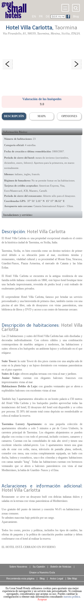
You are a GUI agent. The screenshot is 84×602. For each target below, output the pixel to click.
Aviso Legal (56, 578)
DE (48, 16)
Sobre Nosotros (18, 566)
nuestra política (71, 596)
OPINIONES (69, 116)
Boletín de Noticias (60, 566)
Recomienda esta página (20, 578)
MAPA (42, 116)
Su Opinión (39, 566)
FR (41, 16)
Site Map (72, 578)
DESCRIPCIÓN (14, 116)
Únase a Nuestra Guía (42, 572)
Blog (76, 16)
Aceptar (42, 599)
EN (34, 16)
